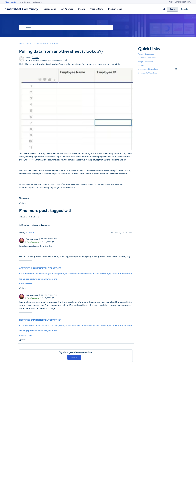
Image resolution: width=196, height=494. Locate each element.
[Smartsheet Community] (21, 9)
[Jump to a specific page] (130, 233)
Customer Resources (147, 58)
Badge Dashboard (145, 61)
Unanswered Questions (157, 69)
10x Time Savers (75, 273)
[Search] (164, 9)
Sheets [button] (22, 217)
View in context (25, 283)
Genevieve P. (59, 60)
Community (11, 2)
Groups (141, 65)
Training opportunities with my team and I (38, 278)
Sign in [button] (74, 357)
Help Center (25, 2)
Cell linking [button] (33, 217)
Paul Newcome (31, 239)
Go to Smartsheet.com (180, 1)
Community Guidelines (147, 73)
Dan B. (28, 57)
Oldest (29, 232)
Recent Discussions (146, 54)
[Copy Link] (66, 60)
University (37, 2)
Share (22, 203)
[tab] (24, 225)
